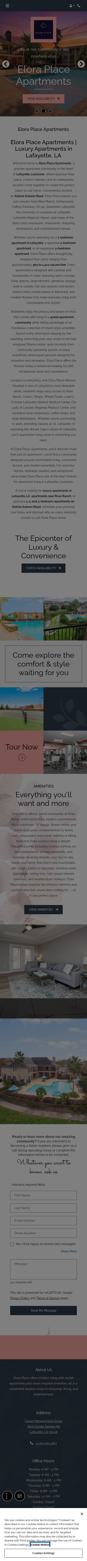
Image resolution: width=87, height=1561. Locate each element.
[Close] (82, 1514)
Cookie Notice (40, 1544)
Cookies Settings (43, 1553)
